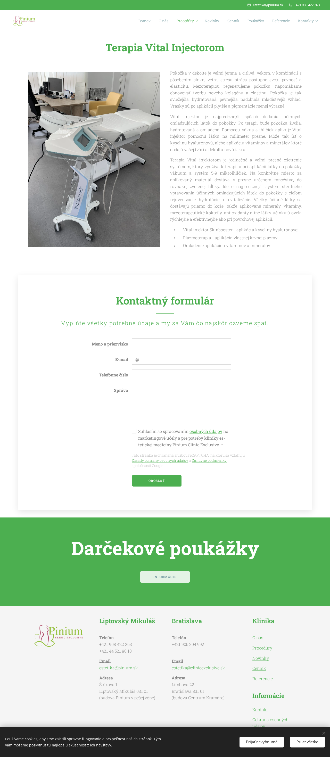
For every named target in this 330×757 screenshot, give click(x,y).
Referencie (262, 678)
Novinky (260, 658)
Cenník (259, 668)
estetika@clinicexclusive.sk (198, 667)
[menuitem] (146, 20)
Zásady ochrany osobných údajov (160, 460)
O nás (257, 637)
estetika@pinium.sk (268, 5)
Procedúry (262, 648)
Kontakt (260, 709)
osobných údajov (205, 431)
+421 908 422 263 (307, 5)
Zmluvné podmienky (209, 460)
